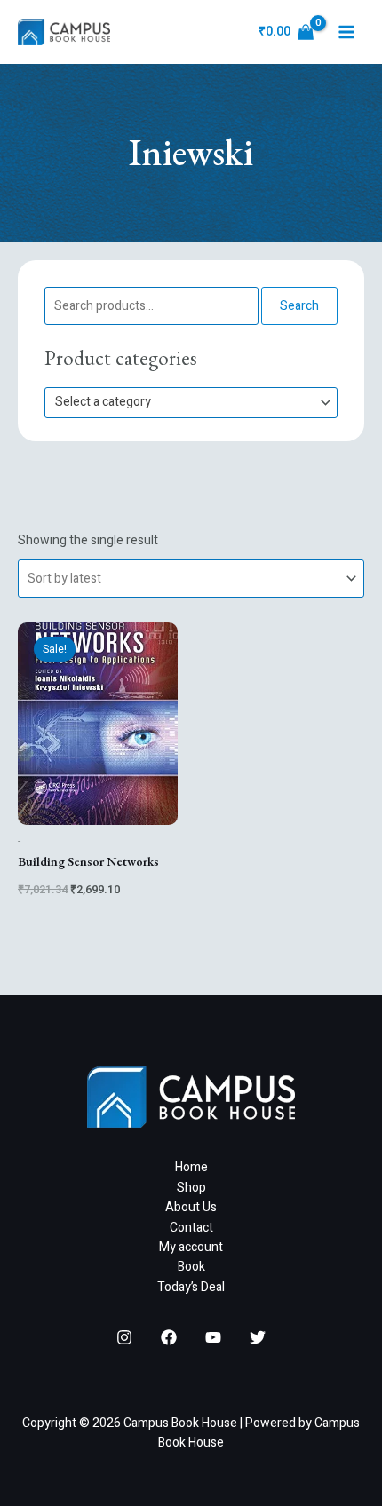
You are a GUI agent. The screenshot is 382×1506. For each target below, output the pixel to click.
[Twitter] (258, 1337)
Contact (191, 1227)
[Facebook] (169, 1337)
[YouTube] (213, 1337)
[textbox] (183, 402)
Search (299, 306)
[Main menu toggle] (346, 32)
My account (191, 1247)
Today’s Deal (191, 1287)
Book (191, 1266)
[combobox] (191, 402)
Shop (191, 1187)
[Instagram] (124, 1337)
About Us (191, 1207)
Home (191, 1167)
